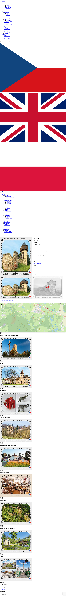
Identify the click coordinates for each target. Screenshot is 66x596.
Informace (3, 34)
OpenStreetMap (63, 331)
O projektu (4, 27)
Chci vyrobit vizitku (9, 202)
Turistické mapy (8, 216)
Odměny (7, 5)
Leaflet (59, 331)
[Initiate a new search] (64, 304)
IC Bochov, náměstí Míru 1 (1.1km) (7, 300)
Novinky (3, 26)
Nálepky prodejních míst (10, 25)
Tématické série (8, 17)
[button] (1, 304)
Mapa (3, 10)
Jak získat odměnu (9, 4)
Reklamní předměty (9, 24)
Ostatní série (8, 18)
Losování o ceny (8, 6)
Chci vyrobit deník (9, 203)
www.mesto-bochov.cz (37, 263)
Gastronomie (8, 15)
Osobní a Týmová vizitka (10, 3)
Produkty (3, 11)
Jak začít (3, 1)
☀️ (0, 42)
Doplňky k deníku (9, 21)
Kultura (7, 14)
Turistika (7, 13)
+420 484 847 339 (3, 589)
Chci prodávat (8, 8)
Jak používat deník (9, 196)
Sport (7, 209)
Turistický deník (8, 20)
